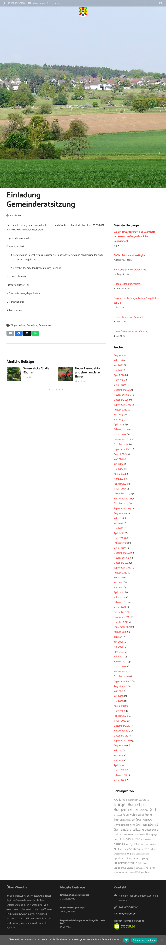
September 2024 (122, 449)
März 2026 (119, 380)
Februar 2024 (121, 484)
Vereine (150, 867)
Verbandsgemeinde (136, 868)
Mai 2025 (118, 419)
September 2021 (122, 627)
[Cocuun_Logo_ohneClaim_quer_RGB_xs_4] (127, 926)
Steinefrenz (142, 863)
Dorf (152, 809)
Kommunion (150, 844)
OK (126, 940)
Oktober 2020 (121, 676)
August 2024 (120, 454)
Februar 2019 (120, 775)
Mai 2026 (118, 370)
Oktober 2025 (121, 400)
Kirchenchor (146, 839)
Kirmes (118, 844)
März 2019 (119, 770)
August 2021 (120, 632)
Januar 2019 (120, 780)
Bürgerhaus (137, 804)
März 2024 (119, 479)
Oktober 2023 (121, 503)
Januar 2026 (120, 385)
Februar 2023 (121, 543)
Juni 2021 (118, 642)
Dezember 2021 (122, 612)
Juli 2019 (118, 750)
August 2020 (120, 686)
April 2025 (119, 424)
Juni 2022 (118, 582)
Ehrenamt (118, 815)
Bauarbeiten (132, 800)
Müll (116, 849)
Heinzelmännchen (138, 834)
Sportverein (133, 858)
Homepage (151, 834)
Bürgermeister (18, 325)
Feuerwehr (129, 814)
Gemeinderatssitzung (129, 830)
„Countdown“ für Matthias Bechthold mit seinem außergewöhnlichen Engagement (134, 236)
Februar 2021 (120, 661)
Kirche (136, 839)
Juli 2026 (118, 360)
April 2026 (119, 375)
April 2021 (119, 652)
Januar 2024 (120, 489)
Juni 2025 (118, 414)
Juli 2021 (118, 637)
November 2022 (122, 558)
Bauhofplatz (144, 800)
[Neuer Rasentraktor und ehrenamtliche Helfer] (13, 374)
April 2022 (119, 592)
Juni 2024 (118, 464)
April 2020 (119, 706)
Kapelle (118, 839)
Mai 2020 (119, 701)
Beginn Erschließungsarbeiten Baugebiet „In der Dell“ (82, 922)
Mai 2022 (118, 587)
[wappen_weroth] (83, 12)
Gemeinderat (45, 325)
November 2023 (122, 498)
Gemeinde (32, 325)
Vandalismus (120, 868)
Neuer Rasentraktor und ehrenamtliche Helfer (36, 372)
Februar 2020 (121, 716)
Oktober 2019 (121, 736)
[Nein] (162, 940)
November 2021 (122, 617)
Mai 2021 (118, 647)
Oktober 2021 (121, 622)
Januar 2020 (120, 721)
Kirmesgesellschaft (133, 844)
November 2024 (122, 439)
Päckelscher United (137, 849)
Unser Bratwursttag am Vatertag (131, 331)
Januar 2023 (120, 548)
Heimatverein (122, 834)
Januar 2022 (120, 607)
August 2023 (120, 513)
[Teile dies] (19, 333)
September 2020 (122, 681)
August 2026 (120, 355)
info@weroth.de (127, 914)
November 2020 (122, 671)
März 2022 (119, 597)
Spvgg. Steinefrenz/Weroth (131, 860)
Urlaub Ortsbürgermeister (127, 284)
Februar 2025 (121, 429)
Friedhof (140, 815)
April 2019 (119, 765)
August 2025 (120, 410)
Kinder (127, 839)
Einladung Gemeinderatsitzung (78, 368)
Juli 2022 (118, 577)
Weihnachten (142, 872)
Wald (132, 872)
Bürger (120, 804)
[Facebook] (160, 3)
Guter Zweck (152, 830)
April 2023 (119, 533)
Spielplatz (130, 854)
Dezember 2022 (122, 553)
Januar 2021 (120, 666)
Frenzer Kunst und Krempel (128, 317)
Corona (143, 810)
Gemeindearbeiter (124, 825)
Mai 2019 (118, 760)
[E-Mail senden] (10, 333)
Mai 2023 (118, 528)
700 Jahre (119, 799)
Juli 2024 (118, 459)
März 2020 (119, 711)
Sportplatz (120, 858)
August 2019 (120, 745)
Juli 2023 (118, 518)
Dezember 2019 (122, 726)
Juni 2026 (118, 365)
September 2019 (122, 740)
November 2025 (122, 395)
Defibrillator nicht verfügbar (130, 255)
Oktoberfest (123, 849)
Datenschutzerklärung (144, 940)
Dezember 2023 (122, 493)
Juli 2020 (118, 691)
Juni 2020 (119, 696)
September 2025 (122, 405)
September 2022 (122, 568)
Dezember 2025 (122, 390)
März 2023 (119, 538)
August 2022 (120, 573)
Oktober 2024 (121, 444)
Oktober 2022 (121, 563)
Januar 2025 (120, 434)
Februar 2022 (121, 602)
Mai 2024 (118, 469)
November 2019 (122, 731)
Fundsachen (129, 820)
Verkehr (117, 872)
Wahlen (125, 873)
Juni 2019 (118, 755)
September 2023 (122, 508)
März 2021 (119, 656)
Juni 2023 (118, 523)
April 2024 (119, 474)
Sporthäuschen (142, 854)
